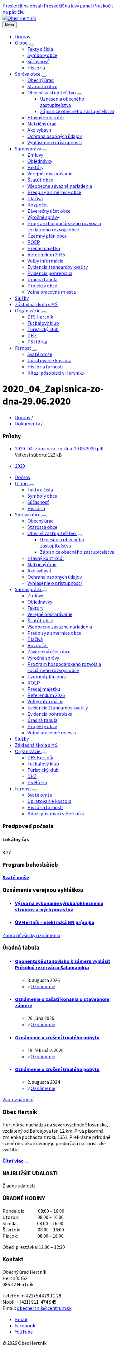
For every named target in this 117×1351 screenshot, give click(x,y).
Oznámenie (43, 986)
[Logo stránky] (19, 18)
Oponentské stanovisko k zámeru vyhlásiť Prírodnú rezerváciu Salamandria (62, 964)
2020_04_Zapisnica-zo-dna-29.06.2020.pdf (59, 448)
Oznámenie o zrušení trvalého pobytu (57, 1037)
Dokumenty (27, 423)
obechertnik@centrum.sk (44, 1308)
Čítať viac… (15, 1161)
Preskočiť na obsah (22, 5)
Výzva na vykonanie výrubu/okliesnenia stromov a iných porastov (59, 906)
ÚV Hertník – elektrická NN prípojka (54, 922)
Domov (22, 417)
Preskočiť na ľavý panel (68, 5)
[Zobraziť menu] (31, 44)
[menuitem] (22, 36)
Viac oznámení (17, 1099)
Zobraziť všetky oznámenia (31, 935)
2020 (20, 466)
